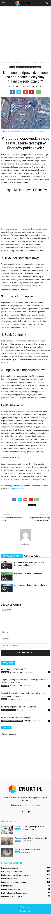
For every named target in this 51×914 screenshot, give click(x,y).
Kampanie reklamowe (9, 868)
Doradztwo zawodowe (9, 710)
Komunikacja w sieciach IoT (12, 896)
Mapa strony (25, 907)
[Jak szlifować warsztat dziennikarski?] (7, 852)
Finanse (12, 67)
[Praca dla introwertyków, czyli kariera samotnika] (7, 841)
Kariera (18, 841)
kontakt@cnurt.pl (34, 805)
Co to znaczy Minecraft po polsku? (11, 519)
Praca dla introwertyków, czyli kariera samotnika (31, 838)
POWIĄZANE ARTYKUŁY (12, 556)
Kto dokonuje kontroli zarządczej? (29, 574)
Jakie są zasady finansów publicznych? (32, 585)
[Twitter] (28, 811)
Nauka (18, 852)
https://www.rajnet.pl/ (19, 489)
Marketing (5, 686)
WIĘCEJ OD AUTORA (32, 556)
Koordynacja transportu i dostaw (14, 882)
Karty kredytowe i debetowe (12, 871)
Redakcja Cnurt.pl (16, 672)
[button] (47, 3)
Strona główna (6, 62)
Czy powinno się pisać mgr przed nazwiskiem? (39, 519)
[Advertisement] (25, 33)
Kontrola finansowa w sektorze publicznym (28, 67)
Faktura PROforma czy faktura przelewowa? (29, 827)
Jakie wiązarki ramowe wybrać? (13, 669)
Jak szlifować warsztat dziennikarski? (27, 850)
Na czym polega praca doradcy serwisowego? (19, 707)
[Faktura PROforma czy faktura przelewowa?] (7, 830)
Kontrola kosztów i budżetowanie (14, 893)
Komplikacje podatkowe (10, 889)
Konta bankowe (7, 886)
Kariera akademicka (9, 878)
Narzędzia (5, 672)
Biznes (4, 699)
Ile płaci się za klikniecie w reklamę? (15, 717)
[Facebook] (22, 811)
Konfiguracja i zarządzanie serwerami (16, 875)
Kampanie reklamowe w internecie (12, 721)
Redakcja (16, 86)
